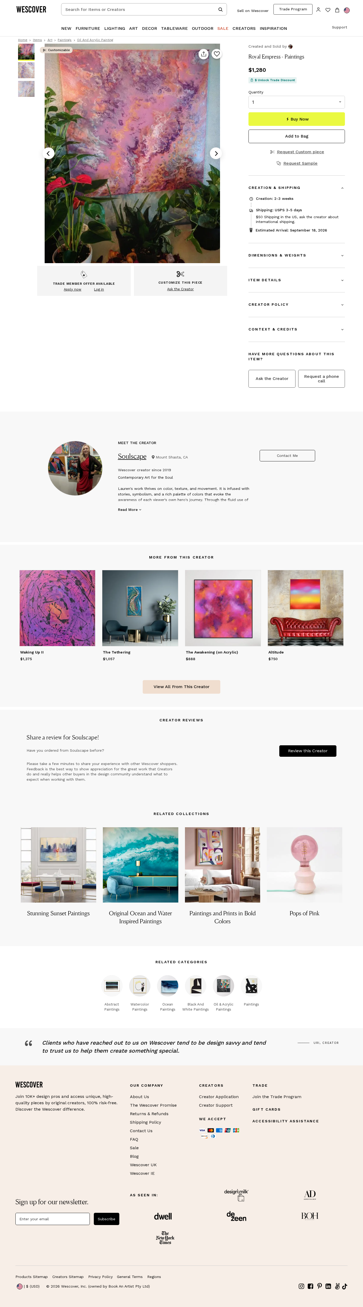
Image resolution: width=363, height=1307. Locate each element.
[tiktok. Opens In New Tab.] (345, 1286)
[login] (318, 9)
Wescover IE (142, 1173)
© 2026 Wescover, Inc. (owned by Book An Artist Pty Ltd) (98, 1286)
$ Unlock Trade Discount (275, 80)
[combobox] (144, 9)
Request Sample (300, 163)
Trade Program (293, 9)
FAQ (134, 1139)
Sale (134, 1147)
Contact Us (141, 1130)
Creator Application (219, 1096)
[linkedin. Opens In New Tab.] (328, 1286)
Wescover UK (143, 1164)
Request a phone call (321, 378)
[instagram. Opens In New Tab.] (301, 1286)
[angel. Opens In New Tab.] (337, 1286)
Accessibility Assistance (285, 1121)
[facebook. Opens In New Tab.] (310, 1286)
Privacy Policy (100, 1277)
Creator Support (216, 1105)
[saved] (327, 11)
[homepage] (33, 9)
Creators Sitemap (68, 1277)
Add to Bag (297, 136)
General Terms (130, 1277)
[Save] (217, 54)
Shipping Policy (145, 1122)
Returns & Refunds (149, 1113)
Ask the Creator (272, 378)
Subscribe (106, 1219)
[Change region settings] (347, 10)
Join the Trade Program (276, 1096)
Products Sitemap (31, 1277)
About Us (139, 1096)
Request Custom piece (300, 152)
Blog (134, 1156)
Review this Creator (308, 750)
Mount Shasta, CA (172, 457)
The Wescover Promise (153, 1105)
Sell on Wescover (253, 11)
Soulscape (132, 456)
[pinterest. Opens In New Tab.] (319, 1286)
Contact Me (287, 455)
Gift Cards (266, 1109)
